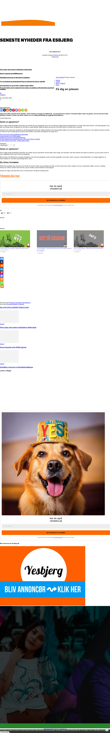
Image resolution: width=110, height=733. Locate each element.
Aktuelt (62, 77)
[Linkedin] (10, 110)
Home (58, 77)
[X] (9, 102)
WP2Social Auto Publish (48, 728)
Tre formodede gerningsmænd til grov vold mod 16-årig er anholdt (22, 81)
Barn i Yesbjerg (60, 83)
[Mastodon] (16, 110)
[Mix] (19, 110)
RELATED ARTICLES (7, 307)
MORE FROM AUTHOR (21, 307)
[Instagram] (56, 726)
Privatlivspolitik (4, 732)
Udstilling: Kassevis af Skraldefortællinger (15, 77)
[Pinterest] (15, 102)
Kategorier (3, 143)
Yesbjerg (2, 95)
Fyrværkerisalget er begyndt (15, 304)
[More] (28, 102)
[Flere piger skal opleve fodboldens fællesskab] (9, 322)
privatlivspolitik (57, 205)
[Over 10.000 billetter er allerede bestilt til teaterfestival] (91, 238)
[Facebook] (3, 102)
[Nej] (9, 732)
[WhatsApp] (21, 102)
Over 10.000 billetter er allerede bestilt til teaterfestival (88, 248)
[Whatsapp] (22, 110)
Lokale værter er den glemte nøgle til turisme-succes (14, 248)
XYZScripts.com (63, 728)
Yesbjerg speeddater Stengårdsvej (20, 302)
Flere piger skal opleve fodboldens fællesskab (16, 69)
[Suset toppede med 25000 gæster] (9, 342)
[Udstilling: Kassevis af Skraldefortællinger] (9, 362)
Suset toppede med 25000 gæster (11, 73)
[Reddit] (7, 110)
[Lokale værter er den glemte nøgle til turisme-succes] (17, 238)
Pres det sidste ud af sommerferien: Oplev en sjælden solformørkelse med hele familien (27, 88)
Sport (57, 85)
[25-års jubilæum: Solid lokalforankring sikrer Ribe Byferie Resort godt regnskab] (54, 238)
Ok (107, 730)
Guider (58, 82)
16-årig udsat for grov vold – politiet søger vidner (17, 85)
